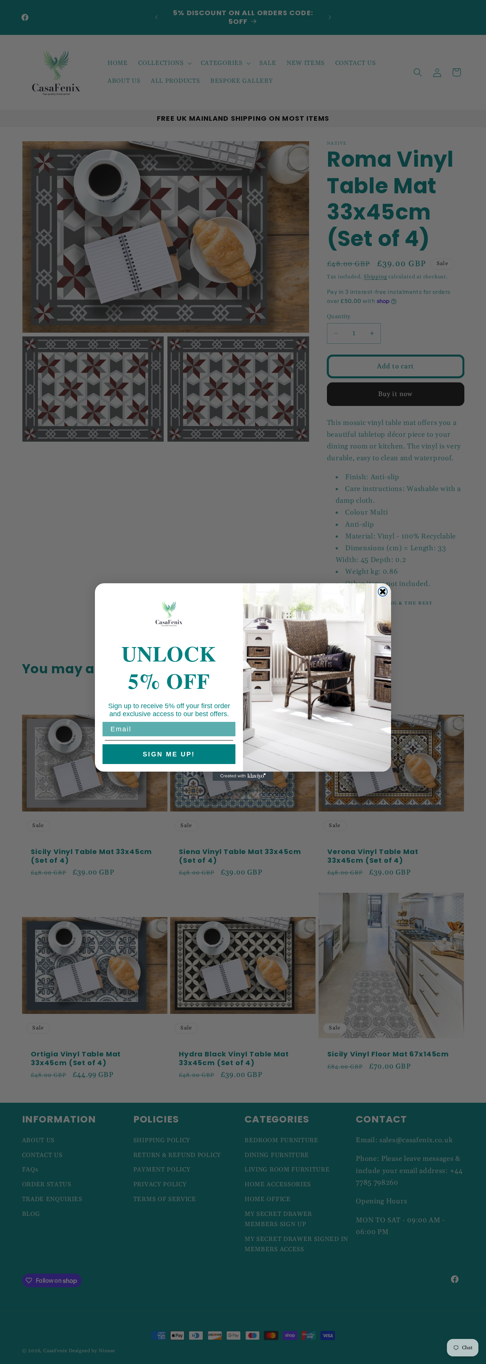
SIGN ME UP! (169, 754)
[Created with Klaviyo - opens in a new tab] (243, 776)
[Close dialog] (382, 591)
